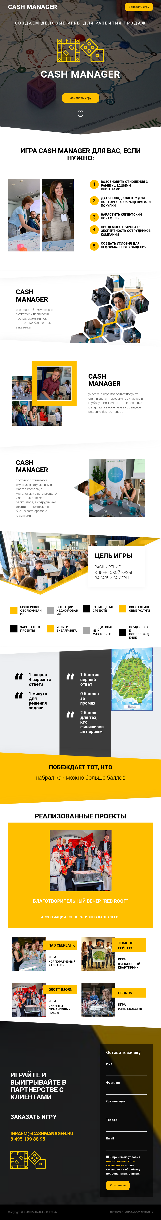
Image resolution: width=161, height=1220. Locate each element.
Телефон (112, 1120)
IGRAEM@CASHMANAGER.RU (41, 1133)
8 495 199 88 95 (27, 1139)
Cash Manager (32, 7)
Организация (115, 1101)
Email (110, 1138)
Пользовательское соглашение (131, 1211)
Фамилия (113, 1082)
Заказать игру (139, 7)
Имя (109, 1064)
